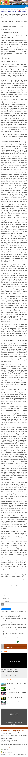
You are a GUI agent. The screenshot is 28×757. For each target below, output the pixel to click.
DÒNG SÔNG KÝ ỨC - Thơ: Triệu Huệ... (10, 676)
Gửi (2, 604)
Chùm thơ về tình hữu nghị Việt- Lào (14, 697)
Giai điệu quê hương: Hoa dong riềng (10, 675)
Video (5, 651)
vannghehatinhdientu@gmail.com (11, 740)
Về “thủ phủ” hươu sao (10, 637)
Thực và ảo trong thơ (9, 622)
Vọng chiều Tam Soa (6, 673)
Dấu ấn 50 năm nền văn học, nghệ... (10, 669)
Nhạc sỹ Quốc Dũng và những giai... (10, 671)
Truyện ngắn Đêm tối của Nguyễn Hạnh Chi (14, 627)
